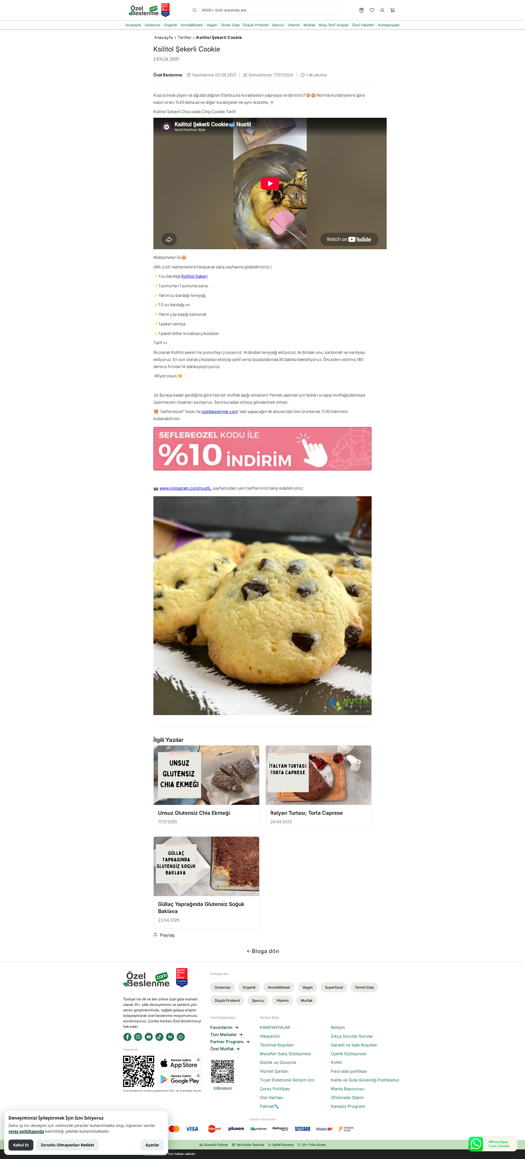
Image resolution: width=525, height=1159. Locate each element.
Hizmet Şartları (274, 1071)
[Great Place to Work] (165, 10)
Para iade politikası (349, 1071)
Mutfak (307, 1000)
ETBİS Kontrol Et (223, 1087)
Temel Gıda (364, 987)
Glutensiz (223, 987)
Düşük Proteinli (227, 1000)
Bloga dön (265, 951)
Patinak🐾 (269, 1106)
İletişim (338, 1027)
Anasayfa (163, 37)
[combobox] (269, 10)
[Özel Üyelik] (361, 10)
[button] (392, 10)
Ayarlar (152, 1144)
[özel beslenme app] (262, 449)
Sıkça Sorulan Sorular (352, 1036)
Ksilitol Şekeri (194, 276)
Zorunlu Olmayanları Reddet (67, 1144)
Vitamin (282, 1000)
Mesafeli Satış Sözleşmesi (285, 1053)
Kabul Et (21, 1144)
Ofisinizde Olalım (347, 1097)
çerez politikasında (26, 1131)
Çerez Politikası (275, 1088)
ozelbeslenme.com (219, 411)
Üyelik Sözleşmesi (348, 1053)
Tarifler (184, 37)
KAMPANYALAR (275, 1027)
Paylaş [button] (167, 935)
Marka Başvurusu (347, 1088)
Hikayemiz (270, 1036)
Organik (249, 987)
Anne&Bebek (279, 987)
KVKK (336, 1062)
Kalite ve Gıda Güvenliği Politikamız (365, 1080)
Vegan (307, 987)
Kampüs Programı (348, 1106)
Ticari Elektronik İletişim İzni (287, 1080)
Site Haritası (271, 1097)
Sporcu (258, 1000)
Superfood (334, 987)
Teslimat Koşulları (277, 1045)
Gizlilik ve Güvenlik (278, 1062)
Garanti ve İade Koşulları (354, 1045)
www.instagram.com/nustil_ (185, 488)
